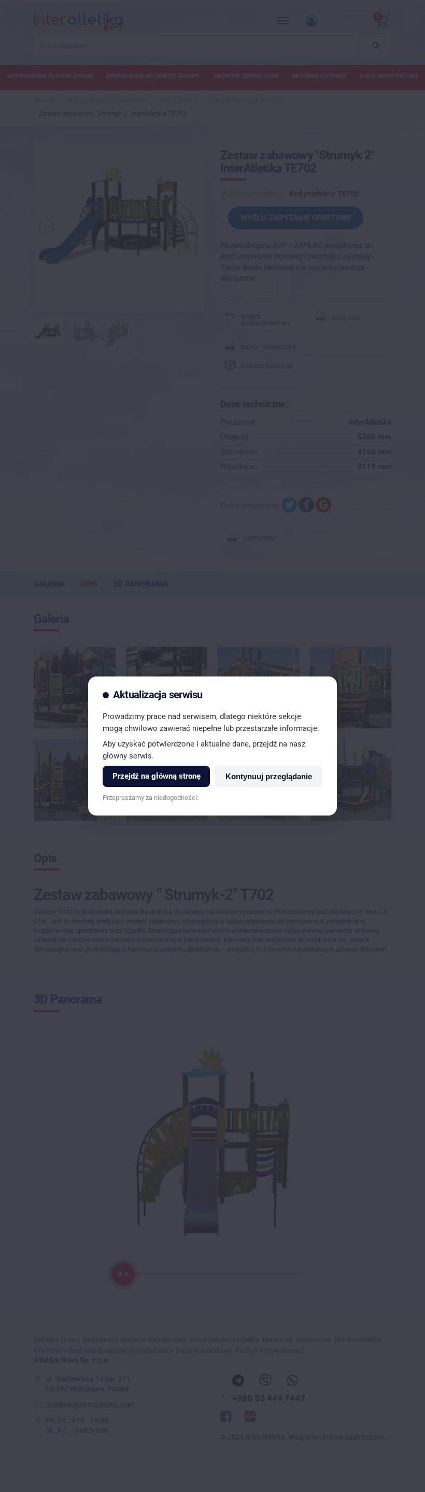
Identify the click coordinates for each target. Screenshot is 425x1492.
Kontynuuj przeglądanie (268, 776)
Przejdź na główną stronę (156, 776)
